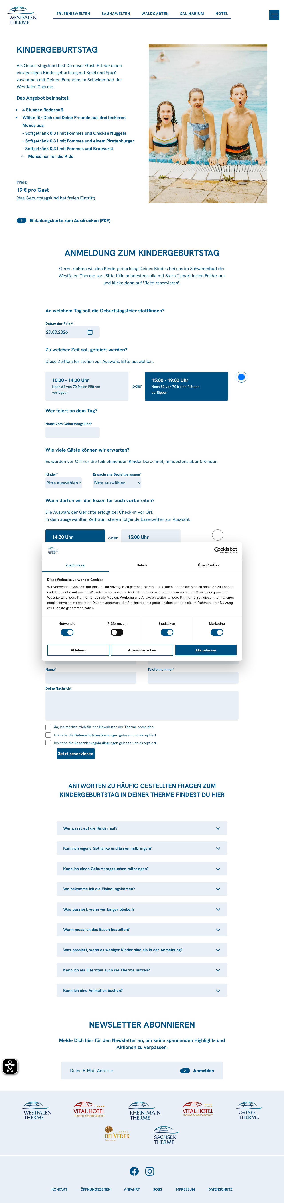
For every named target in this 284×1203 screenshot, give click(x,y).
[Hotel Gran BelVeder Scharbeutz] (117, 1133)
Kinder (55, 474)
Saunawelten (116, 13)
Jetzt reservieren (75, 754)
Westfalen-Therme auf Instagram (149, 1171)
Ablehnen (78, 650)
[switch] (117, 632)
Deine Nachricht (58, 688)
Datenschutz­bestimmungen (96, 735)
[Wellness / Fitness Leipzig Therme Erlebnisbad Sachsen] (165, 1135)
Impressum (185, 1189)
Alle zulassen (205, 650)
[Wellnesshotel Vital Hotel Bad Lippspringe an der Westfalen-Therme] (89, 1109)
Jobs (157, 1189)
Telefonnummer (161, 669)
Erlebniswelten (73, 13)
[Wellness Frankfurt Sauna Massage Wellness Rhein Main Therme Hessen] (143, 1111)
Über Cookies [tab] (208, 565)
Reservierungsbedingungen (96, 743)
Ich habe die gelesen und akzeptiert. (105, 735)
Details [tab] (142, 565)
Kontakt (59, 1189)
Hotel (222, 13)
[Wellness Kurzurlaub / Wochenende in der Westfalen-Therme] (36, 1110)
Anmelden (203, 1070)
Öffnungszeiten (96, 1189)
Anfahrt (132, 1189)
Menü (274, 15)
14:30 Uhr (62, 537)
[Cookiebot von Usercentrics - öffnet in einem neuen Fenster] (217, 550)
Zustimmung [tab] (75, 565)
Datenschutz (220, 1189)
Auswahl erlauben (142, 650)
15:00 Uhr (138, 537)
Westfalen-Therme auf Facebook (134, 1171)
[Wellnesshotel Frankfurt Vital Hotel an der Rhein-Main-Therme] (198, 1109)
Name (55, 669)
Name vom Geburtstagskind (68, 424)
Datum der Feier (59, 324)
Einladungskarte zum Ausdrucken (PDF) (70, 220)
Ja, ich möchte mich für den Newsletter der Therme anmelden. (104, 727)
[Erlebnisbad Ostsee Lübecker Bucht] (249, 1110)
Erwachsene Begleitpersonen (117, 474)
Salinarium (192, 13)
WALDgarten (155, 13)
